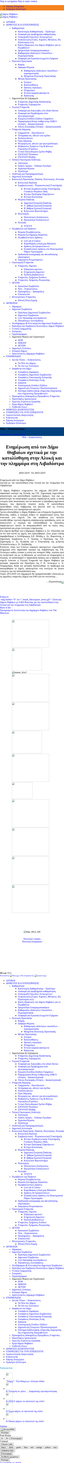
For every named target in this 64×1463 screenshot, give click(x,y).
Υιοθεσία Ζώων (19, 407)
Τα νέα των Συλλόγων (28, 366)
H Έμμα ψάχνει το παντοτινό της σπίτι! (24, 1411)
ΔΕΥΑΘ (16, 282)
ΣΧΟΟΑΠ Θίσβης (27, 157)
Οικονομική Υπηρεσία (22, 262)
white (11, 1447)
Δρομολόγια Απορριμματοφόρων (33, 50)
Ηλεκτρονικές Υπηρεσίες (24, 297)
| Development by (27, 975)
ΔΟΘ (20, 340)
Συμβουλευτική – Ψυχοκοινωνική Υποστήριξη (40, 185)
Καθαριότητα (18, 28)
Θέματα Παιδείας (26, 199)
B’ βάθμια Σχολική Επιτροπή (37, 208)
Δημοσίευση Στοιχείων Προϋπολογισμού (37, 388)
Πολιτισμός (23, 213)
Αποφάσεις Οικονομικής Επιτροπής (35, 377)
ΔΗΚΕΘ (22, 343)
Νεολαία (22, 222)
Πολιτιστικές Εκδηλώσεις (36, 217)
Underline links (7, 1450)
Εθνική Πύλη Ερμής (27, 300)
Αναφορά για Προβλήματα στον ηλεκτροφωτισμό (33, 114)
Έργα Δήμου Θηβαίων (22, 404)
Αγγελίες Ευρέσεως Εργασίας (26, 401)
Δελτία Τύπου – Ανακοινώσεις (26, 359)
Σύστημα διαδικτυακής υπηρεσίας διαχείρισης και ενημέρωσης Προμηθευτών (39, 392)
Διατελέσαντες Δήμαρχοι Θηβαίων (28, 353)
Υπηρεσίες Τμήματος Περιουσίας (34, 280)
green (18, 1447)
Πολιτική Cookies (32, 939)
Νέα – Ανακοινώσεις (28, 289)
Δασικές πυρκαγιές (33, 87)
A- (2, 1438)
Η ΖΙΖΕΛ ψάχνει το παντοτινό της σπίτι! (25, 1401)
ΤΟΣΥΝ (28, 226)
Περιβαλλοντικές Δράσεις (30, 237)
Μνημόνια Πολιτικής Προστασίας (40, 76)
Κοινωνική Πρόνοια (27, 182)
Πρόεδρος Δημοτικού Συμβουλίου (34, 312)
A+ (7, 1438)
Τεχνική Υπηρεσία (20, 107)
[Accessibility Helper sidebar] (8, 1429)
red (32, 1447)
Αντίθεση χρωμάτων (10, 1457)
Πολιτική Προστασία (22, 61)
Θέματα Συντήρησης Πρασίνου (32, 235)
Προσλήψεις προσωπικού (24, 399)
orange (39, 1447)
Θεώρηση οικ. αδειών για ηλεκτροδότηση (38, 143)
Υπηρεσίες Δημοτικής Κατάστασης (34, 101)
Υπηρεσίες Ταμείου (27, 266)
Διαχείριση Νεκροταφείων (30, 259)
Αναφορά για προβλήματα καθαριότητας (37, 34)
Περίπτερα (23, 171)
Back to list (5, 607)
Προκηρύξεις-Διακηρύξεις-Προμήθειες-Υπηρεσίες (36, 396)
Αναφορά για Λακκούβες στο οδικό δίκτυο (38, 110)
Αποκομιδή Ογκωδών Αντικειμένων (35, 37)
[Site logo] (9, 14)
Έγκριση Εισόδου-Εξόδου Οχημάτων (35, 118)
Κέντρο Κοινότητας (33, 197)
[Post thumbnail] (9, 1378)
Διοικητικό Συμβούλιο (28, 286)
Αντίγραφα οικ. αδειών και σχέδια (34, 135)
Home (3, 434)
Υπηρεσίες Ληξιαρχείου (29, 104)
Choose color (7, 1444)
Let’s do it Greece (32, 241)
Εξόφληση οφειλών (33, 269)
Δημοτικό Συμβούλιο (22, 309)
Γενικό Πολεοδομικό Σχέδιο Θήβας (35, 151)
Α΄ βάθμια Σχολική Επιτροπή (37, 205)
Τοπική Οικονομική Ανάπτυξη (26, 159)
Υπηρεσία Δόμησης (21, 129)
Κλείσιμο (5, 1432)
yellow (47, 1447)
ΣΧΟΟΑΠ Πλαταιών (28, 154)
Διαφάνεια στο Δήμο (21, 368)
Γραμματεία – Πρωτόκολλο (31, 133)
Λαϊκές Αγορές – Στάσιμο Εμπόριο (34, 166)
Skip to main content (27, 1)
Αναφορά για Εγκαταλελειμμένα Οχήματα (38, 58)
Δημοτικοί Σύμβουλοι (28, 315)
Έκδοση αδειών (25, 138)
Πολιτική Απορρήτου (32, 941)
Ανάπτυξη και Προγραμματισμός (27, 174)
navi (55, 1447)
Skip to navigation (9, 1)
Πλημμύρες (29, 90)
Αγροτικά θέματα (26, 168)
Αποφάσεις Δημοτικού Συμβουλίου (34, 374)
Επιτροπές (17, 331)
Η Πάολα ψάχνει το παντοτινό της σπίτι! (25, 1421)
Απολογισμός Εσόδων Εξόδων (32, 385)
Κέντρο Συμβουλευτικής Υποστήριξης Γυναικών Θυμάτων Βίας (42, 190)
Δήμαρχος (16, 306)
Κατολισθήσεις (31, 85)
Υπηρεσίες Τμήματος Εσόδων (32, 277)
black (3, 1447)
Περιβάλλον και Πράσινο (24, 228)
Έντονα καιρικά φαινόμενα (36, 93)
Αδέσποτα (23, 163)
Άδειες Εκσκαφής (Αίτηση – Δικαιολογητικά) (39, 126)
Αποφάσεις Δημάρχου (28, 372)
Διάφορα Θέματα (26, 67)
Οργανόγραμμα (19, 334)
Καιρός (21, 64)
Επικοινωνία (24, 294)
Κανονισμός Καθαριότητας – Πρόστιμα (36, 31)
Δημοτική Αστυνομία (22, 176)
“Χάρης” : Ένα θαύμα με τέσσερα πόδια (25, 1381)
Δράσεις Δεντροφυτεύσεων (37, 246)
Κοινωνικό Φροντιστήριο (36, 211)
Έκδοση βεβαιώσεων (34, 274)
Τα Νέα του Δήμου (27, 363)
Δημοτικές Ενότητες (21, 348)
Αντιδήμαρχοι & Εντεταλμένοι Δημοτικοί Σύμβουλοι (37, 323)
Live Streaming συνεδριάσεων (32, 318)
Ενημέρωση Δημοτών (34, 272)
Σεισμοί (27, 82)
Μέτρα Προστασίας (27, 78)
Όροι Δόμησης (25, 141)
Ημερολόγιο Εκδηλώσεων (36, 220)
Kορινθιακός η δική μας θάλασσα (40, 243)
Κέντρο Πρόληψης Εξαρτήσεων (39, 194)
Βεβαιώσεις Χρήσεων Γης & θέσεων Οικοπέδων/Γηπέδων (35, 147)
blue (26, 1447)
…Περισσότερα (54, 581)
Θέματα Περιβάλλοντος (29, 232)
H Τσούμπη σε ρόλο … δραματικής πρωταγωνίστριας (31, 1391)
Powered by (5, 975)
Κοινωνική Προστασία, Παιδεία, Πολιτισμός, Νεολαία (38, 179)
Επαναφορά (16, 1438)
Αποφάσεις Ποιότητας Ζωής (31, 380)
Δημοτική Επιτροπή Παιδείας (37, 203)
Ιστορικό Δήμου (19, 351)
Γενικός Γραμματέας (21, 328)
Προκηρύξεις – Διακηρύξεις (31, 291)
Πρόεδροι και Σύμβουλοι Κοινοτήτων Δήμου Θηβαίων (38, 326)
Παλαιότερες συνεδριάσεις (30, 320)
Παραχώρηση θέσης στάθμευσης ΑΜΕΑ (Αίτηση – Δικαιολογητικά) (37, 122)
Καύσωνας (29, 95)
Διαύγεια (22, 382)
